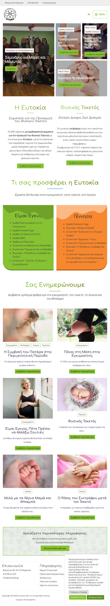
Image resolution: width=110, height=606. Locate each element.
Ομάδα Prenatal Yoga (23, 230)
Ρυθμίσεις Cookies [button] (78, 592)
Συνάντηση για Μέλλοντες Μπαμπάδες (32, 245)
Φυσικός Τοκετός (82, 421)
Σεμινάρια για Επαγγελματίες (19, 50)
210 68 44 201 (9, 574)
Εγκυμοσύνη (11, 345)
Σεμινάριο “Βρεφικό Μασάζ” (76, 78)
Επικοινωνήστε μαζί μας (55, 548)
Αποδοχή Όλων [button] (77, 597)
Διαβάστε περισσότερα (69, 52)
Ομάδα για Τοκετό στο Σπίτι (26, 234)
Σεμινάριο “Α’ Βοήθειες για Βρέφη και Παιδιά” (93, 42)
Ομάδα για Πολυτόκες (23, 241)
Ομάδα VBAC (18, 238)
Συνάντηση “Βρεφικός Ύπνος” (81, 239)
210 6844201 (33, 2)
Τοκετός (46, 345)
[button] (89, 14)
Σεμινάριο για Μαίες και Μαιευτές (25, 59)
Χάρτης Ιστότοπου (49, 585)
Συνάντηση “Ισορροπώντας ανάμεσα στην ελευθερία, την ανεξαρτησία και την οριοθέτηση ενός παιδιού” (85, 258)
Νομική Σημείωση (48, 570)
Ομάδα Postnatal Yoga (77, 224)
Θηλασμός (25, 345)
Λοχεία (36, 345)
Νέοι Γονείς (90, 27)
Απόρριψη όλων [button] (95, 597)
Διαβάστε (11, 68)
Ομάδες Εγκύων (66, 29)
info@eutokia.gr (49, 2)
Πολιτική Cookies (48, 581)
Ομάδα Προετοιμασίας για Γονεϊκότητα (68, 40)
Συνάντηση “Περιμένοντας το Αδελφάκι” (33, 249)
